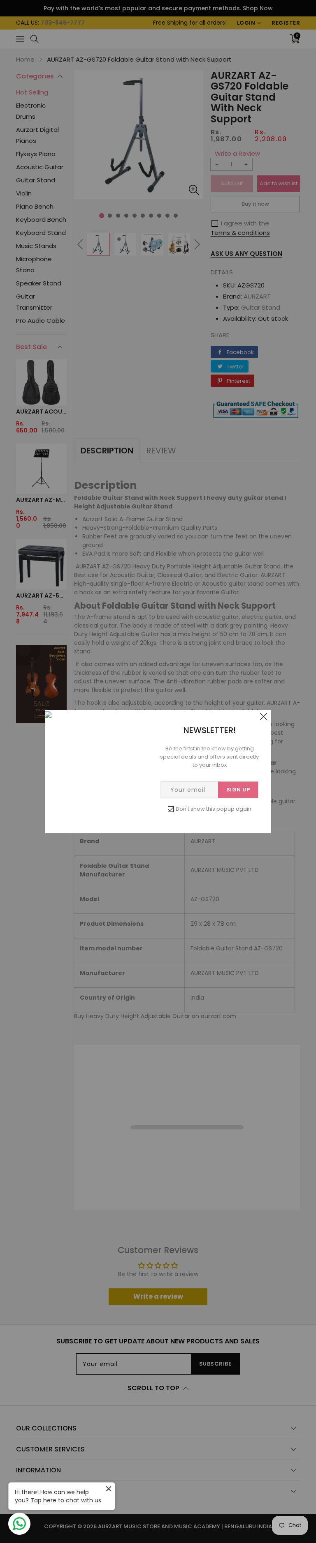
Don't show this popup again (213, 809)
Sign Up (238, 789)
